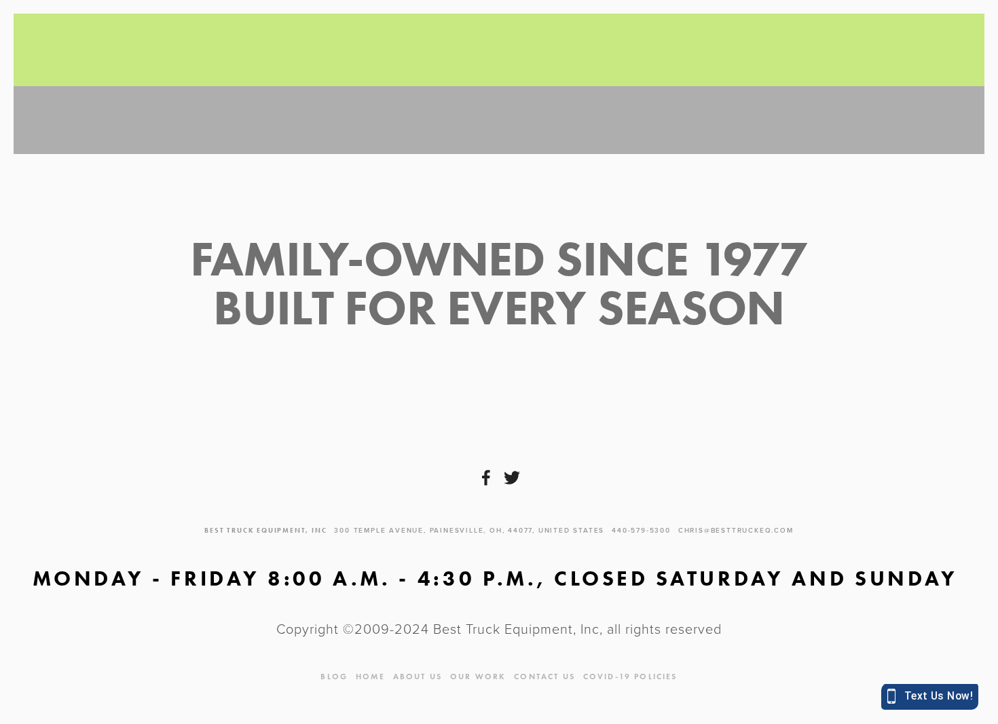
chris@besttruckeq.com (736, 530)
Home (370, 676)
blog (334, 676)
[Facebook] (486, 478)
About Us (417, 676)
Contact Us (544, 676)
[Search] (140, 50)
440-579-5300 (641, 530)
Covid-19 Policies (630, 676)
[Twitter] (512, 478)
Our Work (478, 676)
